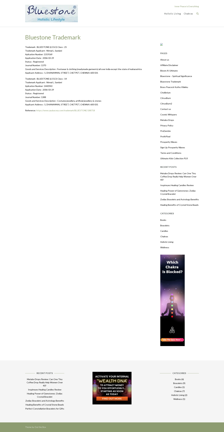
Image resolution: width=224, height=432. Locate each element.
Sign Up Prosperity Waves (172, 147)
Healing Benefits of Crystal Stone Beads (179, 205)
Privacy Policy (166, 125)
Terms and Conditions (170, 153)
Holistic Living (172, 13)
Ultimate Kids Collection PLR (174, 158)
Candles (164, 231)
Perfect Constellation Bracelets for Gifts (44, 408)
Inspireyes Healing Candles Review (177, 185)
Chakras (188, 13)
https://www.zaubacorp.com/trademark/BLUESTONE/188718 (65, 110)
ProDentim (165, 131)
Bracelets (164, 225)
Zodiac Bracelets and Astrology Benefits (179, 199)
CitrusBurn (165, 98)
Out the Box (40, 427)
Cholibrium (165, 92)
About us (164, 59)
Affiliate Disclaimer (169, 65)
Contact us (165, 109)
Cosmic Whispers (168, 114)
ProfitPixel (165, 136)
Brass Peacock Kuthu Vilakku (174, 87)
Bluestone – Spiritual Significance (176, 76)
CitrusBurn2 (166, 103)
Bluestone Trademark (170, 81)
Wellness (164, 247)
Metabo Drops (167, 120)
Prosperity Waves (168, 142)
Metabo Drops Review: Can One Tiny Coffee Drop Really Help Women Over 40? (178, 176)
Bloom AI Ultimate (169, 70)
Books (163, 220)
